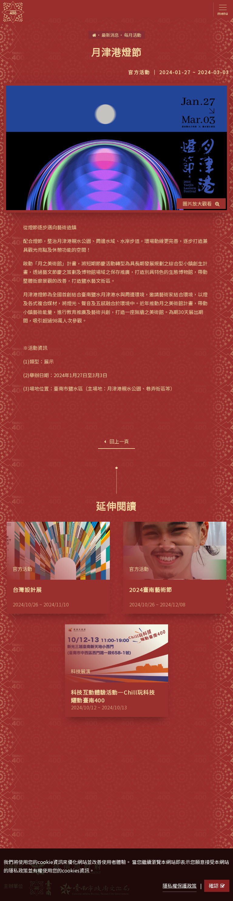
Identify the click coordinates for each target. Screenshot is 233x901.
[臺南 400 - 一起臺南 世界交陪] (13, 12)
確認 (213, 885)
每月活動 (132, 35)
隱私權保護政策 (180, 885)
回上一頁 (119, 441)
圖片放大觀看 (197, 203)
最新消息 (110, 35)
